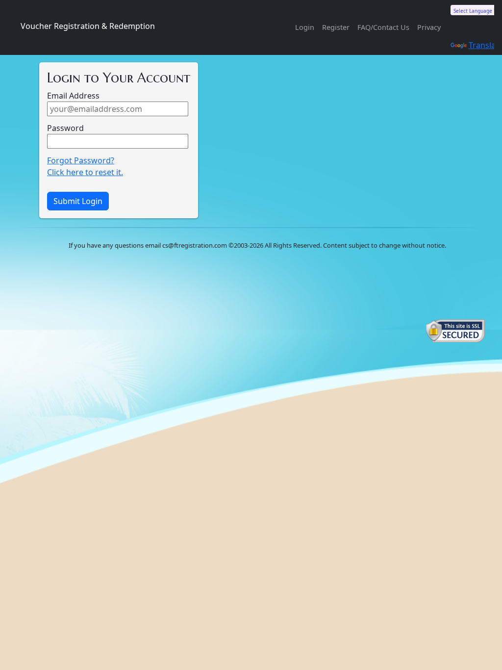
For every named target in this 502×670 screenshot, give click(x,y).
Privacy (429, 27)
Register (336, 27)
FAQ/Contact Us (383, 27)
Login (304, 27)
